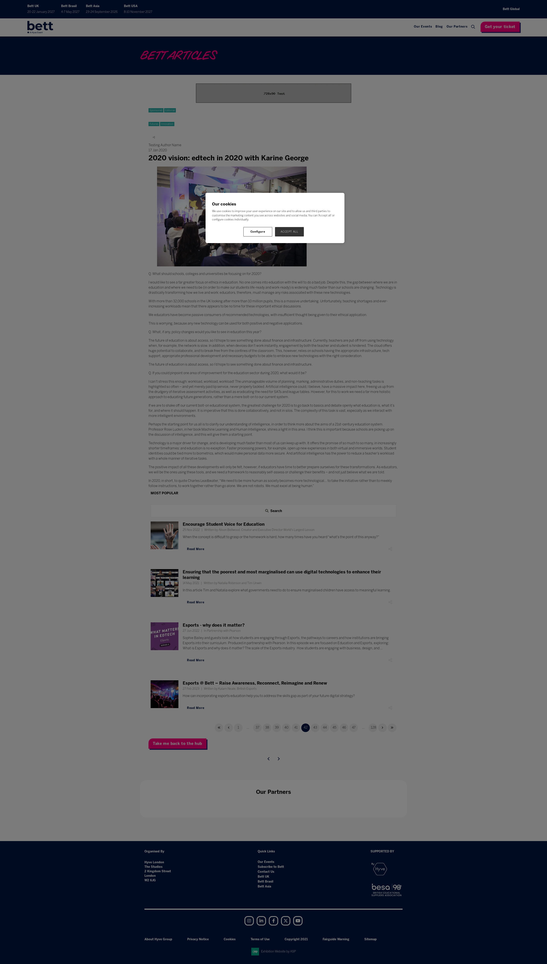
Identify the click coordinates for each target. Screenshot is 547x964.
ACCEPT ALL (289, 231)
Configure (257, 231)
